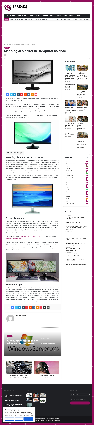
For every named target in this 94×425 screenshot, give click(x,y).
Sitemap (81, 19)
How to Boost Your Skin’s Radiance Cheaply (70, 125)
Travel (71, 15)
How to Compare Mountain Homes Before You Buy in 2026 (81, 94)
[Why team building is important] (36, 400)
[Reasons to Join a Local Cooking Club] (82, 103)
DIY (67, 194)
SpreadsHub (38, 418)
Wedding (68, 196)
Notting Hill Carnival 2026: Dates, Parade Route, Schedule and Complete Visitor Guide (81, 143)
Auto (67, 182)
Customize (9, 419)
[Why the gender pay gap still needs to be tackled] (29, 395)
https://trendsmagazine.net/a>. (14, 238)
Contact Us (86, 19)
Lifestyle (58, 15)
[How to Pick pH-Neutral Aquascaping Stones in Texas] (82, 119)
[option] (32, 341)
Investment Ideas (70, 203)
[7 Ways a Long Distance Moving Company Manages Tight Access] (70, 103)
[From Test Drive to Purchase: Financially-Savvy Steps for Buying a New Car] (29, 399)
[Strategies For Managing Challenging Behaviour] (43, 400)
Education (68, 191)
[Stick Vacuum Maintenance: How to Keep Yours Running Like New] (43, 395)
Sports (78, 15)
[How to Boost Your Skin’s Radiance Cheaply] (70, 119)
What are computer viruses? (70, 133)
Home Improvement (48, 15)
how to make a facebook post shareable (30, 236)
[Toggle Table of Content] (21, 153)
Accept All (28, 419)
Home (6, 15)
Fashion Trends (69, 175)
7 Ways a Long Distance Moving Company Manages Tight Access (70, 110)
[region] (19, 414)
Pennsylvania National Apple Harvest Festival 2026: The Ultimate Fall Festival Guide (82, 75)
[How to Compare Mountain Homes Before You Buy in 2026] (82, 87)
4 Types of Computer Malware (18, 342)
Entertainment (22, 15)
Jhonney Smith (10, 55)
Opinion (67, 161)
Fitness (38, 15)
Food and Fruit (69, 177)
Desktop (14, 44)
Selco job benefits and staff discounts (18, 19)
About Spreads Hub (65, 19)
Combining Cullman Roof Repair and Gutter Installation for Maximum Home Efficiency (70, 75)
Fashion (31, 15)
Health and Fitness (70, 170)
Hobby (67, 201)
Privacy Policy (74, 19)
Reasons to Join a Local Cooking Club (82, 108)
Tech (65, 15)
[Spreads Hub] (15, 8)
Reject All (19, 419)
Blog (67, 184)
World (67, 198)
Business (12, 15)
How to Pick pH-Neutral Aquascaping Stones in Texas (81, 126)
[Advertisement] (47, 31)
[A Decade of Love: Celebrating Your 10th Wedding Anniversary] (36, 395)
